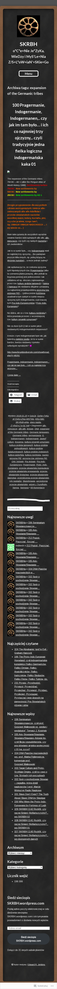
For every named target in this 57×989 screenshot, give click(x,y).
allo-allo (22, 429)
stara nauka (35, 422)
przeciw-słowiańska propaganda (24, 471)
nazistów (42, 241)
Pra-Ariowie (30, 461)
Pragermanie (29, 465)
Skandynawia (29, 481)
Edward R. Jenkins (36, 964)
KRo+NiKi (39, 419)
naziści (45, 455)
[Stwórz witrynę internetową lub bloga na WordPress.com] (12, 964)
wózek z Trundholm (38, 484)
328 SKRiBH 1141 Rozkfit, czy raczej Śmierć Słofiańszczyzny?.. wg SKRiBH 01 (31, 824)
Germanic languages (39, 432)
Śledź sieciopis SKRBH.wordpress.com (28, 939)
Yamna (15, 488)
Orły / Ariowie (18, 461)
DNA (37, 429)
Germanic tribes (20, 435)
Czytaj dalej (14, 375)
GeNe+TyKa (43, 416)
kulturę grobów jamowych (29, 283)
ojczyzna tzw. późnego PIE (35, 458)
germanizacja (34, 435)
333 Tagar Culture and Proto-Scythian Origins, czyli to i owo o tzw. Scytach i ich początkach (30, 772)
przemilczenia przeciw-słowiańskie (33, 478)
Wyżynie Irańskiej (15, 260)
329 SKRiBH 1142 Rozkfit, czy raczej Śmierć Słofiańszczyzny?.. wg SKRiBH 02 (31, 813)
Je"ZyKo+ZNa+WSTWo (23, 419)
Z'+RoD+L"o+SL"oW (20, 425)
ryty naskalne (15, 481)
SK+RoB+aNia (22, 422)
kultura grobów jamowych (21, 445)
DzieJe (33, 416)
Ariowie (30, 429)
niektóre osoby (22, 339)
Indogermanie (38, 251)
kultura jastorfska (16, 455)
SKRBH (28, 44)
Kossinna (19, 442)
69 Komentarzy (38, 488)
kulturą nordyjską (37, 313)
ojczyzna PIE (15, 458)
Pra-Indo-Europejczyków (23, 303)
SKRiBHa (21, 522)
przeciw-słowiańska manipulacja (34, 468)
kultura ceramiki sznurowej (37, 442)
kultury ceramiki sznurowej (24, 319)
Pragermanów (36, 270)
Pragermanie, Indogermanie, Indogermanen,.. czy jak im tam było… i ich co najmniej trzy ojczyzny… (28, 365)
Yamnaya (24, 488)
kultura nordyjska (33, 455)
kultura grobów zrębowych (36, 452)
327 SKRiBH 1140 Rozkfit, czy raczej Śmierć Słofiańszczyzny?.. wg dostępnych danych (31, 835)
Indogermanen (18, 438)
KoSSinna (40, 293)
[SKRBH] (28, 26)
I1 (43, 435)
